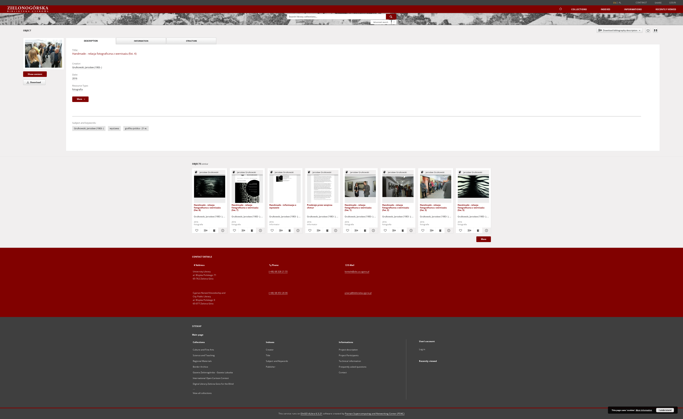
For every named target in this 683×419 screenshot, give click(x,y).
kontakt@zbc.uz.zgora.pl (357, 271)
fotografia (77, 89)
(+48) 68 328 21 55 (278, 271)
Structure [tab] (191, 41)
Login (672, 2)
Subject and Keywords (277, 361)
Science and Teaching (204, 355)
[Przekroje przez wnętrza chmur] (322, 186)
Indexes (605, 9)
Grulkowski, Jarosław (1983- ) (87, 67)
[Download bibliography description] (205, 230)
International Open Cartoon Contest (211, 378)
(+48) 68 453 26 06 (278, 292)
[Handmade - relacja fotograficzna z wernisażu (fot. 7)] (247, 186)
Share (658, 2)
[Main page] (560, 9)
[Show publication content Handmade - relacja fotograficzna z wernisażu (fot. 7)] (251, 230)
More (483, 239)
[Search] (391, 16)
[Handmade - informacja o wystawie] (285, 186)
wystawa (114, 128)
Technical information (350, 361)
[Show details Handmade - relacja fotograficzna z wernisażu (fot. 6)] (222, 230)
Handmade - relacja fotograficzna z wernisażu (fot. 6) (207, 207)
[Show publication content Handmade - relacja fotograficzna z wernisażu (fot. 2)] (402, 230)
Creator (270, 349)
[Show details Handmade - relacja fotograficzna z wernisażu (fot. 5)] (486, 230)
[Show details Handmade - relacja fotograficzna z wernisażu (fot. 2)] (410, 230)
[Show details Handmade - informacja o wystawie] (297, 230)
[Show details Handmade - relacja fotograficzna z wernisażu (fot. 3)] (448, 230)
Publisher (270, 366)
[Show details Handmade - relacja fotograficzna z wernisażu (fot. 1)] (373, 230)
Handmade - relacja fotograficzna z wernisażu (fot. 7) (245, 207)
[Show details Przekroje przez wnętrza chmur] (335, 230)
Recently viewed (666, 9)
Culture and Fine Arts (203, 349)
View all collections (202, 393)
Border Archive (200, 366)
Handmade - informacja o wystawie (282, 206)
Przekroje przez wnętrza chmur (319, 206)
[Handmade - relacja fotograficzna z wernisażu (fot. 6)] (209, 186)
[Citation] (655, 30)
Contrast (641, 2)
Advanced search (380, 22)
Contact (343, 372)
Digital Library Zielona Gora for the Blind (213, 383)
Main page (197, 334)
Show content (35, 74)
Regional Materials (202, 361)
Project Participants (348, 355)
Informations (633, 9)
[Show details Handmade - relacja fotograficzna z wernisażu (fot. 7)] (260, 230)
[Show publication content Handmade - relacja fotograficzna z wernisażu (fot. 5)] (477, 230)
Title (268, 355)
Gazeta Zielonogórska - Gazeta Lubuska (213, 372)
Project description (348, 349)
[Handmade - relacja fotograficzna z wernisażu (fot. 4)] (43, 53)
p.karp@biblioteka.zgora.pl (358, 292)
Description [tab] (91, 41)
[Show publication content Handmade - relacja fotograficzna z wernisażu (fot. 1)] (364, 230)
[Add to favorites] (647, 30)
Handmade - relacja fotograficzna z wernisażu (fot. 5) (471, 207)
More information (644, 410)
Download (35, 82)
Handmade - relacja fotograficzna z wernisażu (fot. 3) (433, 207)
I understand (665, 410)
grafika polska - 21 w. (136, 128)
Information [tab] (141, 41)
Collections (579, 9)
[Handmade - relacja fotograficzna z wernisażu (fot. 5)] (473, 186)
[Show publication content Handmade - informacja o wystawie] (289, 230)
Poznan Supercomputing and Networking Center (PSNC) (374, 413)
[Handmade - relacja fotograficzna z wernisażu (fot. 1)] (360, 186)
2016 (74, 78)
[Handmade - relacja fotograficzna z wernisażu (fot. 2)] (398, 186)
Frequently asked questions (352, 366)
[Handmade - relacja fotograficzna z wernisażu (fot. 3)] (435, 186)
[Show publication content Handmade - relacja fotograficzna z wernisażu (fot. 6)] (214, 230)
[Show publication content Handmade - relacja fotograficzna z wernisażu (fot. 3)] (440, 230)
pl (620, 3)
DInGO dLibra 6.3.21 (311, 413)
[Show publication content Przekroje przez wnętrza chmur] (327, 230)
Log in (422, 349)
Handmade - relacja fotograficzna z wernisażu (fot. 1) (358, 207)
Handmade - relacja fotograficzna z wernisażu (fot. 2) (395, 207)
